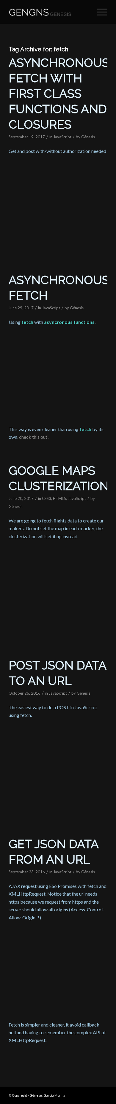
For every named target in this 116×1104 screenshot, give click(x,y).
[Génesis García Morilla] (48, 12)
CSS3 (46, 498)
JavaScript (62, 136)
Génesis (88, 136)
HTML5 (59, 498)
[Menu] (99, 12)
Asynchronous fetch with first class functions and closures (59, 93)
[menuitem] (99, 12)
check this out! (34, 437)
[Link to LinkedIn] (102, 1094)
